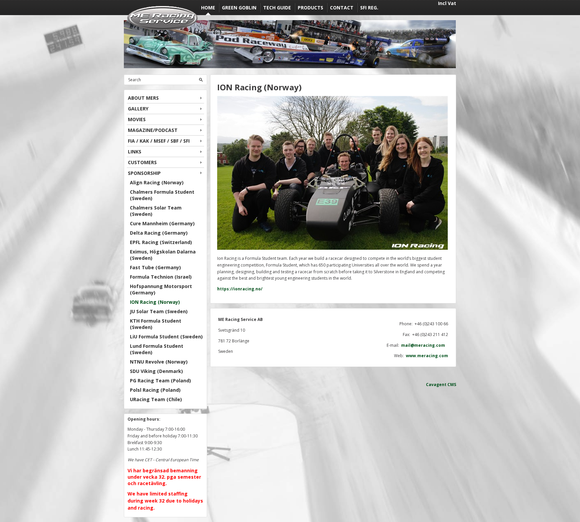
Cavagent (436, 384)
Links (134, 151)
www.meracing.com (427, 356)
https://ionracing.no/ (239, 289)
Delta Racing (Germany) (159, 233)
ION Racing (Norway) (155, 302)
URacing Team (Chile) (156, 399)
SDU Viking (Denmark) (156, 371)
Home (208, 7)
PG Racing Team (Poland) (160, 380)
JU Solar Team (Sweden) (159, 311)
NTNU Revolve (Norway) (159, 362)
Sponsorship (144, 173)
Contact (341, 7)
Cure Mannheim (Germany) (162, 223)
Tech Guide (277, 7)
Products (310, 7)
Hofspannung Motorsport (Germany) (161, 289)
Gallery (138, 108)
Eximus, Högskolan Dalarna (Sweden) (163, 254)
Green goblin (239, 7)
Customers (142, 162)
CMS (451, 384)
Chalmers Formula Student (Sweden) (162, 195)
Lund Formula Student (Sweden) (156, 349)
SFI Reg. (369, 7)
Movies (137, 119)
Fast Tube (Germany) (155, 267)
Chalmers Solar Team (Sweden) (156, 210)
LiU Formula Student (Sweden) (166, 336)
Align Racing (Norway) (157, 182)
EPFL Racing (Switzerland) (161, 242)
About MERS (143, 98)
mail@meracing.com (424, 345)
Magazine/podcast (153, 130)
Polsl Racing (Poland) (155, 390)
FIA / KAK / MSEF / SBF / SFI (159, 141)
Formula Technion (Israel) (161, 277)
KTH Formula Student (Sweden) (155, 324)
